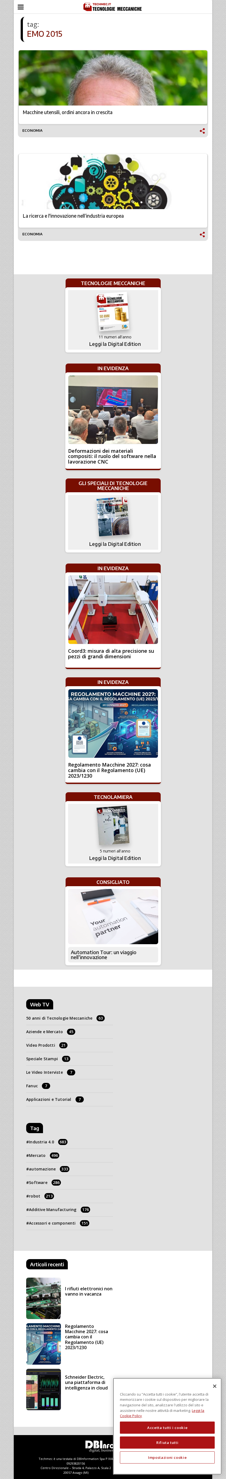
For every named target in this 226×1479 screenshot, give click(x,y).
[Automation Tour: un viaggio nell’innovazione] (113, 916)
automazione (48, 1169)
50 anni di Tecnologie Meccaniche (64, 1018)
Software (44, 1182)
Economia (32, 130)
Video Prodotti (46, 1045)
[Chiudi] (215, 1386)
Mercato (43, 1155)
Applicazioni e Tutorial (53, 1099)
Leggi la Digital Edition (115, 344)
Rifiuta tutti (167, 1442)
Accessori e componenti (58, 1223)
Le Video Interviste (49, 1072)
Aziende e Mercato (50, 1031)
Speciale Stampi (47, 1058)
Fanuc (36, 1085)
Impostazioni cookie (167, 1457)
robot (41, 1196)
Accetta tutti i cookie (167, 1427)
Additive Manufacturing (59, 1209)
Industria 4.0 (47, 1141)
